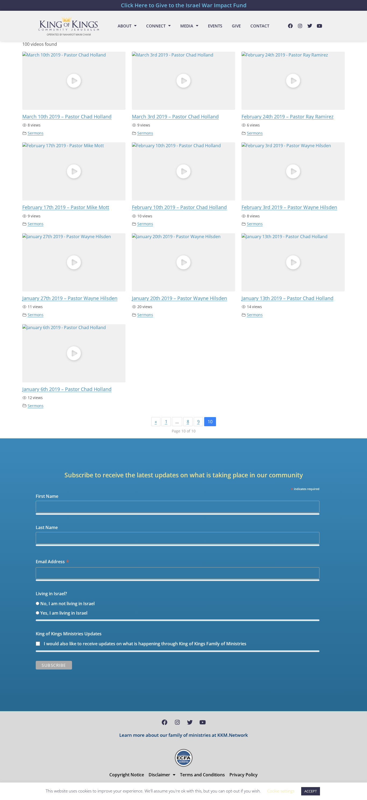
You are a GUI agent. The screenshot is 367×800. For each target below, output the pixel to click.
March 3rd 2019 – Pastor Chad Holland (175, 116)
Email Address (52, 562)
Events (215, 26)
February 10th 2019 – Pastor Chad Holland (179, 207)
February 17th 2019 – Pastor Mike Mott (65, 207)
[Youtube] (319, 26)
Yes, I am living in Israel (63, 613)
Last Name (47, 527)
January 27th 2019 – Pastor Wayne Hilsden (69, 298)
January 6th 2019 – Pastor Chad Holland (66, 389)
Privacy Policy (243, 774)
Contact (259, 26)
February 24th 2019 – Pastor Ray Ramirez (287, 116)
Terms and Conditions (202, 774)
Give (236, 26)
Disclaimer (159, 774)
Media (186, 26)
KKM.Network (232, 735)
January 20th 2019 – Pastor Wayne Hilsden (179, 298)
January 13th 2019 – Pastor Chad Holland (287, 298)
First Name (47, 496)
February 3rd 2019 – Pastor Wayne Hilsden (289, 207)
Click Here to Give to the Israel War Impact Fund (183, 5)
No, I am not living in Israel (67, 604)
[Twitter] (310, 26)
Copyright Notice (126, 774)
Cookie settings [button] (280, 791)
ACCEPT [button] (310, 791)
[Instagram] (300, 26)
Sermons (36, 133)
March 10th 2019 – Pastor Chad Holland (66, 116)
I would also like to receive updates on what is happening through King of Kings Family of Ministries (145, 644)
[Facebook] (290, 26)
